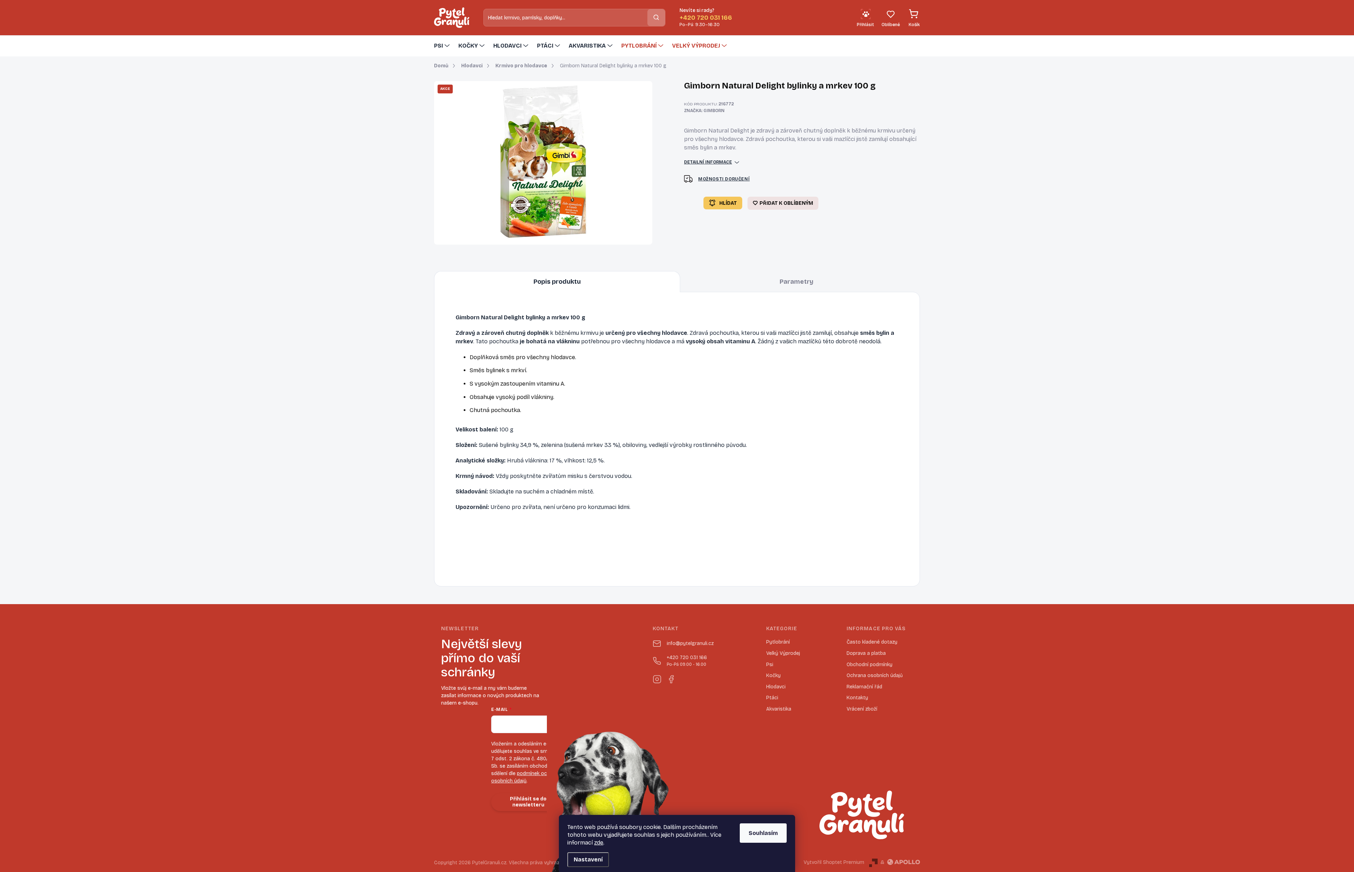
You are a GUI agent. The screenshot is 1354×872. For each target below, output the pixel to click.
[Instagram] (657, 678)
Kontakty (857, 698)
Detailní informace (708, 162)
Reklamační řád (864, 687)
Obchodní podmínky (869, 665)
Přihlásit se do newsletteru (528, 802)
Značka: (704, 110)
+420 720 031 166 (687, 661)
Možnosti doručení (724, 179)
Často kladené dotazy (872, 642)
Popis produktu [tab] (557, 281)
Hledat (656, 17)
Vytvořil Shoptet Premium (834, 862)
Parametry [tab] (796, 281)
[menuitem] (442, 45)
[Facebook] (671, 678)
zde (598, 842)
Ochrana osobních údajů (875, 675)
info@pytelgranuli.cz (690, 643)
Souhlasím (763, 833)
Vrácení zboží (862, 709)
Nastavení (588, 859)
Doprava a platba (866, 653)
